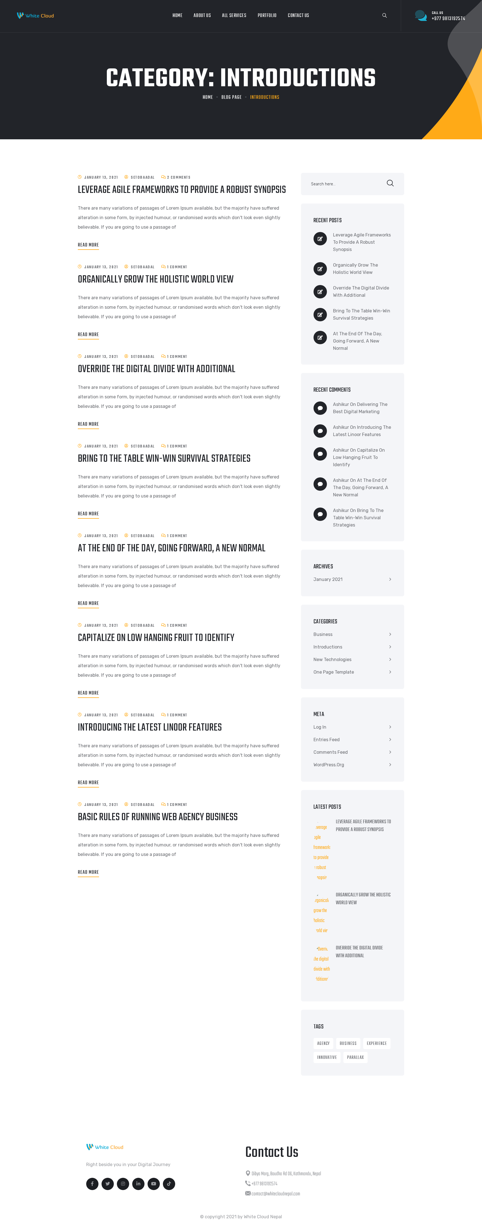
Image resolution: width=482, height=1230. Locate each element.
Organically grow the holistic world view (155, 280)
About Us (202, 16)
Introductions (328, 647)
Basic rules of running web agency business (158, 817)
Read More (88, 245)
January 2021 (328, 579)
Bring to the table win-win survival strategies (164, 459)
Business (323, 634)
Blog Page (231, 98)
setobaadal (143, 177)
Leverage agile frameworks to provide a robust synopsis (182, 190)
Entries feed (327, 739)
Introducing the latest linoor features (150, 728)
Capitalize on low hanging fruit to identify (156, 638)
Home (177, 16)
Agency (323, 1043)
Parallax (355, 1057)
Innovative (327, 1057)
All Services (234, 16)
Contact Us (298, 16)
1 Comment (177, 267)
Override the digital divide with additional (156, 369)
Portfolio (267, 16)
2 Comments (179, 177)
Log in (320, 727)
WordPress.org (329, 764)
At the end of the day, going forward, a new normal (172, 549)
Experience (377, 1043)
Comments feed (331, 752)
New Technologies (332, 659)
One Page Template (334, 672)
